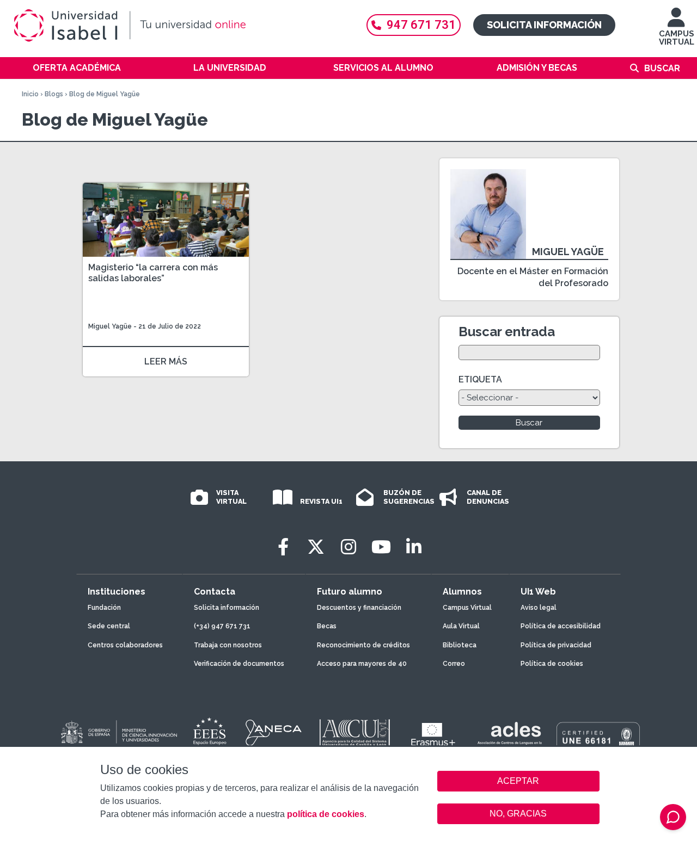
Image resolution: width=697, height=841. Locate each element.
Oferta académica (77, 68)
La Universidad (229, 68)
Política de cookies (552, 663)
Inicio (30, 94)
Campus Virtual (467, 607)
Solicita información (544, 24)
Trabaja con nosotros (228, 645)
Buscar (662, 68)
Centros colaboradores (125, 645)
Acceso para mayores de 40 (362, 663)
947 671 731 (421, 25)
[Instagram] (348, 547)
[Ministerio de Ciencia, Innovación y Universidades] (118, 733)
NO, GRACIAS (518, 813)
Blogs (54, 94)
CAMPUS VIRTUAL (676, 38)
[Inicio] (179, 25)
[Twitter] (316, 547)
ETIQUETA (480, 379)
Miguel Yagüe (110, 326)
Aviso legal (539, 607)
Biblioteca (459, 645)
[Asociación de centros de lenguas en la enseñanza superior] (509, 735)
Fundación (104, 607)
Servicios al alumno (383, 68)
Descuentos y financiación (359, 607)
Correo (454, 663)
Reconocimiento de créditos (363, 645)
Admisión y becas (537, 68)
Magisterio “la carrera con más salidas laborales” (153, 272)
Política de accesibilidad (561, 626)
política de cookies (325, 814)
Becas (327, 626)
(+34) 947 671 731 (222, 626)
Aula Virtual (461, 626)
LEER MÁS (165, 361)
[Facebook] (283, 547)
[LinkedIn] (413, 547)
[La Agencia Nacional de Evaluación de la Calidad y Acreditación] (274, 733)
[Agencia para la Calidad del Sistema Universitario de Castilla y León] (354, 733)
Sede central (109, 626)
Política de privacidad (556, 645)
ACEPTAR (518, 781)
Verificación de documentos (239, 663)
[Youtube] (381, 547)
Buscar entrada (506, 331)
